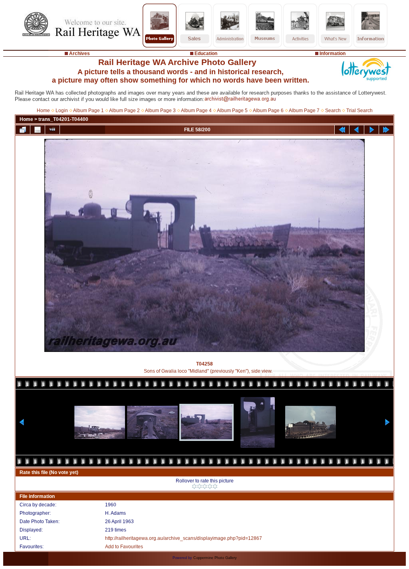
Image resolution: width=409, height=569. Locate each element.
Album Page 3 (160, 110)
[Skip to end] (386, 129)
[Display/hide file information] (37, 129)
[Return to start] (342, 129)
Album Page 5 (232, 110)
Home (43, 110)
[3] (204, 486)
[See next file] (371, 129)
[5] (215, 486)
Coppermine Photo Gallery (215, 558)
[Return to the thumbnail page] (23, 129)
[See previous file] (356, 129)
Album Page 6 (268, 110)
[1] (194, 486)
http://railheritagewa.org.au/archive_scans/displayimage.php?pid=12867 (183, 538)
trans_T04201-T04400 (63, 119)
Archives (79, 53)
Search (333, 110)
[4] (209, 486)
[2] (199, 486)
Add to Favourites (124, 546)
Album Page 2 (124, 110)
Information (332, 53)
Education (206, 53)
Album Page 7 (304, 110)
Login (62, 110)
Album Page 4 (196, 110)
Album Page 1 (88, 110)
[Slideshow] (52, 129)
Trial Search (359, 110)
